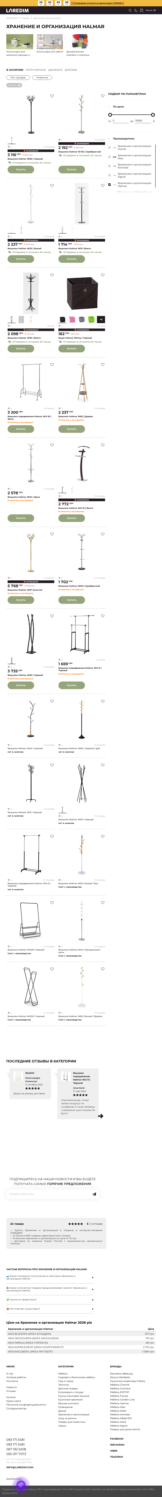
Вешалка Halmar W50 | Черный (25, 675)
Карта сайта (13, 1400)
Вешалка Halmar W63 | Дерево (75, 416)
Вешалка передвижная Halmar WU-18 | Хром (29, 417)
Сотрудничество (16, 1408)
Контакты (12, 1381)
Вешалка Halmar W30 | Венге (24, 338)
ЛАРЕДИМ (12, 18)
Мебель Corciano (120, 1388)
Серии (62, 1425)
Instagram (117, 1444)
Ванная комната (68, 1403)
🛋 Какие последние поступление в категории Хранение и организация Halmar (40, 1277)
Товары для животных (71, 1421)
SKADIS (29, 1073)
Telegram (116, 1456)
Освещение (65, 1407)
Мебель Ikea (117, 1407)
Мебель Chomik (119, 1384)
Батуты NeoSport (120, 1377)
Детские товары (68, 1388)
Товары (25, 18)
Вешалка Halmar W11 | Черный (25, 812)
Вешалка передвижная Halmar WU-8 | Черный (29, 884)
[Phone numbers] (136, 10)
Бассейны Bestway (121, 1373)
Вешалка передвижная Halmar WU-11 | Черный (79, 669)
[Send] (94, 1194)
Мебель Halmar (119, 1403)
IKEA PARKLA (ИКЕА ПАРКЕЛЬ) (28, 1342)
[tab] (49, 1277)
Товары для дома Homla (125, 1429)
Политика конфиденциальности (26, 1404)
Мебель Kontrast (120, 1414)
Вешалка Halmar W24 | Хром (24, 497)
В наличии (14, 69)
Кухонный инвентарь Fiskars (127, 1381)
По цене (118, 106)
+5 (101, 319)
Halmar (13, 85)
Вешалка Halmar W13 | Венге (74, 248)
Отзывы (11, 1391)
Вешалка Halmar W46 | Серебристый (79, 586)
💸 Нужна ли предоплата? (21, 1299)
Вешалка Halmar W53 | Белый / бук (78, 883)
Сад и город (65, 1381)
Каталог (11, 1397)
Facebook (116, 1438)
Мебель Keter (118, 1410)
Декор (62, 1410)
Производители (123, 138)
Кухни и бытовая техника (73, 1395)
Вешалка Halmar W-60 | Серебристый (79, 152)
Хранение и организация (47, 18)
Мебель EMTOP (119, 1392)
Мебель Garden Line (122, 1399)
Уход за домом (67, 1418)
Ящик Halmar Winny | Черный (75, 338)
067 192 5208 (16, 1449)
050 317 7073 (16, 1454)
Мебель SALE (118, 1421)
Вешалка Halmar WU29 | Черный (26, 950)
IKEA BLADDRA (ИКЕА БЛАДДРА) (29, 1333)
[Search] (130, 10)
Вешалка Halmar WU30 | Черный (26, 1016)
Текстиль (63, 1384)
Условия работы (16, 1377)
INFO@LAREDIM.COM (19, 1467)
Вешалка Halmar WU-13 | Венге (75, 508)
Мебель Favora (119, 1395)
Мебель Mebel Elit (121, 1418)
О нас (9, 1373)
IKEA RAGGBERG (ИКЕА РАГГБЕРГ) (30, 1351)
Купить (21, 169)
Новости (11, 1387)
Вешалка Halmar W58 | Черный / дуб (79, 748)
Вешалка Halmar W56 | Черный (25, 159)
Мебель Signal (118, 1425)
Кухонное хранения (70, 1399)
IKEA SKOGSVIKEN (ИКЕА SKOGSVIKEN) (33, 1338)
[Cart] (141, 10)
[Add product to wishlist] (52, 96)
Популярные (36, 69)
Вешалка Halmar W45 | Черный (25, 748)
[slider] (110, 115)
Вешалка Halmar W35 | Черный (75, 819)
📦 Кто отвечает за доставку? (23, 1308)
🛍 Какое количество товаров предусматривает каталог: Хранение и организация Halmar (46, 1289)
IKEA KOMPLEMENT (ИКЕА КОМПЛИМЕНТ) (36, 1347)
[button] (100, 1116)
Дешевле (55, 69)
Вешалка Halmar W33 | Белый (24, 248)
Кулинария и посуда (70, 1392)
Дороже (71, 69)
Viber (113, 1450)
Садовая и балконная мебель (76, 1377)
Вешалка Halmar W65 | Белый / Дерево (80, 1016)
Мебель (63, 1373)
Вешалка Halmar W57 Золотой (25, 590)
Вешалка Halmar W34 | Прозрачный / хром (79, 951)
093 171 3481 (15, 1440)
